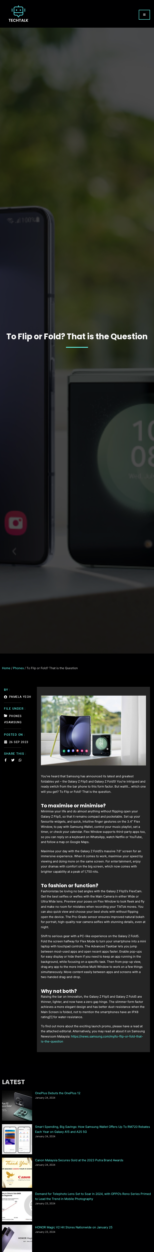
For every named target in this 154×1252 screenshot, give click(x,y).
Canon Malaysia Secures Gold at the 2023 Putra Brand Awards (79, 1160)
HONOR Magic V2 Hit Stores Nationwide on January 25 (73, 1227)
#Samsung (13, 722)
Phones (18, 668)
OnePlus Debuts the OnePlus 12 (57, 1093)
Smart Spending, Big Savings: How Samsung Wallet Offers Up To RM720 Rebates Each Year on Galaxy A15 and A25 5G (92, 1129)
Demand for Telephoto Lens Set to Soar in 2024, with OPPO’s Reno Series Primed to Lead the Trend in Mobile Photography (93, 1196)
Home (6, 668)
